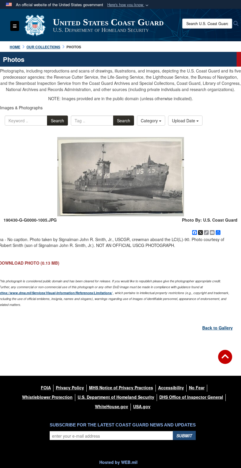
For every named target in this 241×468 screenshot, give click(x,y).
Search (57, 120)
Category (150, 120)
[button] (128, 5)
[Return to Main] (225, 360)
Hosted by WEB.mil (118, 462)
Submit (184, 436)
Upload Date (184, 120)
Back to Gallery (217, 328)
